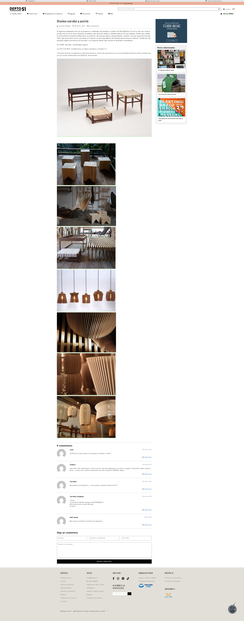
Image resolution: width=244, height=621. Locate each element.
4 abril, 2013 (148, 517)
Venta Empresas (66, 588)
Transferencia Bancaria (147, 581)
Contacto (64, 601)
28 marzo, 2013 (147, 449)
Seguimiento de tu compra (153, 1)
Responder (148, 457)
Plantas (100, 13)
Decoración (86, 13)
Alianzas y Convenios (68, 591)
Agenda (72, 13)
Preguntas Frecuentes (94, 598)
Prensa (63, 581)
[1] (233, 9)
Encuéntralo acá (128, 3)
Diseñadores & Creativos (53, 13)
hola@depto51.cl (31, 1)
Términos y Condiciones (173, 578)
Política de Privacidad (172, 581)
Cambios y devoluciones (95, 591)
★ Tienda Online (16, 13)
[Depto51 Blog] (18, 9)
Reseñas (63, 594)
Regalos (89, 594)
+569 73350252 (93, 581)
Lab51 (103, 611)
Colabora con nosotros (69, 598)
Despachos (91, 588)
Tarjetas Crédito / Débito (147, 578)
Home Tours (33, 13)
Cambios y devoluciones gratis (214, 1)
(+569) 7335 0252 (92, 1)
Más (111, 13)
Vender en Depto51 (67, 584)
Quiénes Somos (66, 578)
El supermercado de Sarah (166, 70)
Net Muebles (124, 31)
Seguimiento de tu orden (95, 584)
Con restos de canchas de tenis (167, 94)
